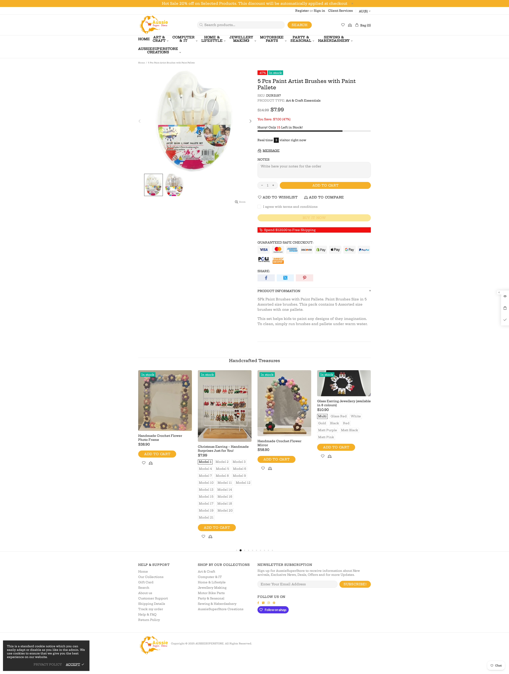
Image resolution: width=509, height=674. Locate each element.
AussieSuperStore (153, 25)
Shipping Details (151, 604)
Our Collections (150, 577)
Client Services (340, 11)
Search (300, 25)
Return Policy (149, 620)
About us (145, 593)
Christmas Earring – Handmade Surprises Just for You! (223, 449)
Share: (263, 271)
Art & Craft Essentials (303, 100)
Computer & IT (210, 577)
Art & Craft (206, 571)
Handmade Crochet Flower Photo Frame (160, 438)
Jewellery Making (212, 588)
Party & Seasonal (211, 598)
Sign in (319, 11)
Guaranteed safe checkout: (285, 242)
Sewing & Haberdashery (217, 604)
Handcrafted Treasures (254, 360)
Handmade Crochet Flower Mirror (279, 443)
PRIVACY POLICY (48, 664)
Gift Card (145, 582)
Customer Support (153, 598)
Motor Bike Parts (211, 593)
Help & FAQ (147, 614)
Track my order (150, 609)
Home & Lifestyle (212, 582)
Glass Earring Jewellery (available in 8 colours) (344, 403)
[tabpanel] (165, 422)
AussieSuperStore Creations (220, 609)
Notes (263, 159)
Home (141, 62)
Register (302, 11)
